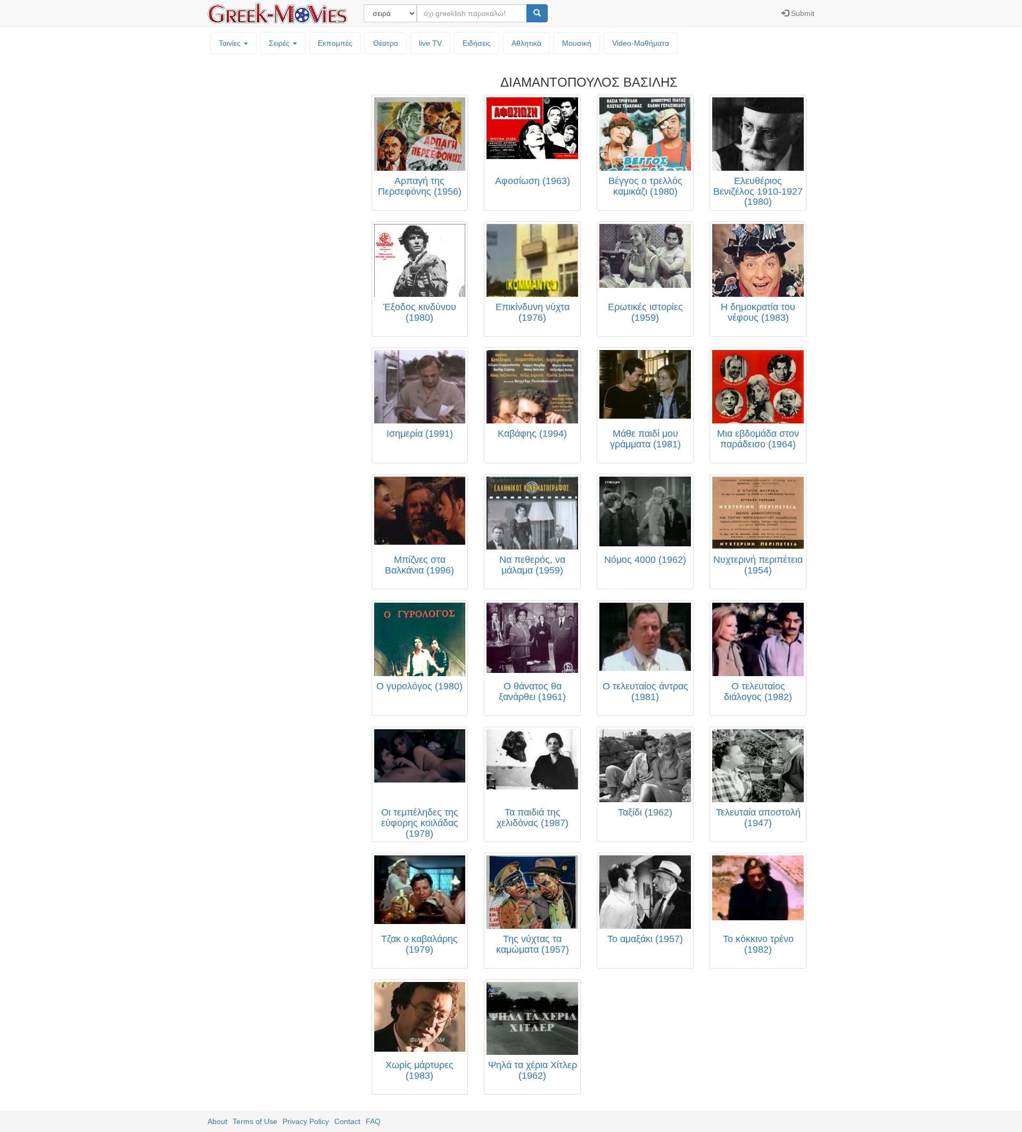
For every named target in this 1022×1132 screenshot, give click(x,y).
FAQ (373, 1121)
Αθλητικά (526, 43)
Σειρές (280, 43)
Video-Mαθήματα (640, 43)
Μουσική (576, 43)
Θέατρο (385, 43)
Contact (347, 1121)
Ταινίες (231, 43)
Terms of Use (255, 1121)
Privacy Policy (306, 1121)
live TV (430, 43)
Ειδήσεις (477, 43)
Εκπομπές (335, 43)
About (217, 1121)
